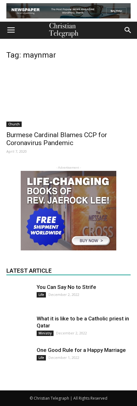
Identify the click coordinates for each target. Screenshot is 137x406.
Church (14, 124)
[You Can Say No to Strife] (19, 292)
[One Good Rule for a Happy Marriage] (19, 359)
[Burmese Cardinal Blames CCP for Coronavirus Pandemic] (68, 96)
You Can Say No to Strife (66, 287)
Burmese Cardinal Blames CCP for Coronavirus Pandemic (56, 139)
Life (41, 294)
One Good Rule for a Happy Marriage (81, 350)
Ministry (45, 333)
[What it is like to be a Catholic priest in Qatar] (19, 327)
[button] (128, 30)
